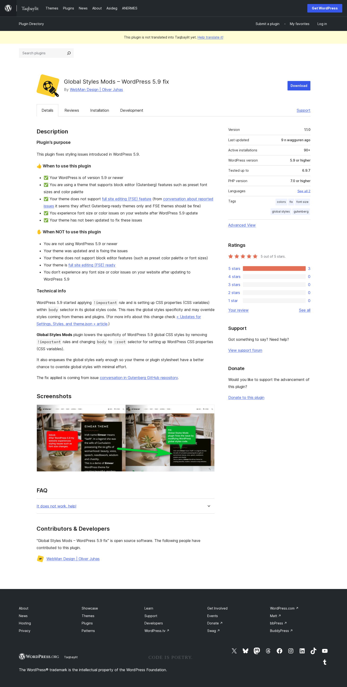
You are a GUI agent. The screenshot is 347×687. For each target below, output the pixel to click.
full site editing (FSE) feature (126, 198)
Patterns (88, 631)
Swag (213, 631)
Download (299, 86)
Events (212, 616)
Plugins (87, 623)
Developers (153, 623)
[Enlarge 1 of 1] (208, 411)
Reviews (71, 110)
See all (304, 310)
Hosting (25, 623)
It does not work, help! (56, 506)
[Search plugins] (69, 53)
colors (281, 202)
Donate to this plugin (246, 397)
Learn (148, 608)
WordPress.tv (156, 631)
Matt (275, 616)
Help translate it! (210, 37)
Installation (99, 110)
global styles (281, 211)
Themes (88, 616)
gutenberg (301, 211)
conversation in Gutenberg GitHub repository (139, 377)
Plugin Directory (31, 24)
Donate (215, 623)
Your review (238, 310)
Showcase (90, 608)
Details (47, 110)
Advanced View (242, 225)
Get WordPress (325, 8)
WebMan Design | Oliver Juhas (96, 89)
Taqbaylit (71, 657)
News (23, 616)
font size (302, 202)
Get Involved (217, 608)
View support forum (245, 350)
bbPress (278, 623)
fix (291, 202)
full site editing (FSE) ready (91, 265)
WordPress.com (284, 608)
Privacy (24, 631)
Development (131, 110)
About (23, 608)
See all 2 (303, 191)
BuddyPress (281, 631)
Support (303, 110)
